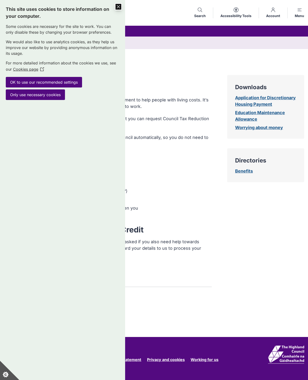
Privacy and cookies (166, 359)
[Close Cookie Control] (118, 7)
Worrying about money (259, 127)
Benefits (244, 171)
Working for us (204, 359)
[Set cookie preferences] (9, 370)
